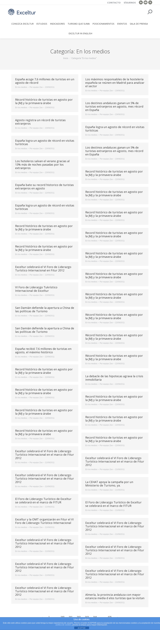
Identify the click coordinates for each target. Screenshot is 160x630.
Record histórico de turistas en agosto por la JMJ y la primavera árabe (114, 173)
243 (87, 617)
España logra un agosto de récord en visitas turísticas (114, 128)
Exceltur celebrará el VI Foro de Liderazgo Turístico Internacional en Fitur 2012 (43, 268)
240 (62, 617)
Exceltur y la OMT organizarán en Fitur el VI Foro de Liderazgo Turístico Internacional (44, 521)
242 (79, 617)
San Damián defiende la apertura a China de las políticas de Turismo (44, 309)
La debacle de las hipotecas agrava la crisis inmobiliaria (114, 377)
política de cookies (63, 625)
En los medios (21, 87)
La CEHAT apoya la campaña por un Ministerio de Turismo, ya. (109, 483)
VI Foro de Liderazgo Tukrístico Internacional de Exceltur (36, 289)
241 (70, 617)
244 (95, 617)
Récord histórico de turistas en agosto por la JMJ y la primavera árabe (44, 101)
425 (110, 617)
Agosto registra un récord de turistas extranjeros (40, 121)
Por (36, 87)
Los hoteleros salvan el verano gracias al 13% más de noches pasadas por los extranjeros (42, 164)
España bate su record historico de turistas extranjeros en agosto (44, 186)
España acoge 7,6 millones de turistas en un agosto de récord (44, 81)
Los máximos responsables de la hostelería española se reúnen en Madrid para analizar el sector (114, 82)
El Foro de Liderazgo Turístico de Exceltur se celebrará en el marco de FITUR (43, 500)
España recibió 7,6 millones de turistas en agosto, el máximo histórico (43, 350)
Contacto (114, 2)
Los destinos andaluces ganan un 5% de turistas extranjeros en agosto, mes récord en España (114, 106)
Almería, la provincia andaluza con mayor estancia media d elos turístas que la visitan (114, 596)
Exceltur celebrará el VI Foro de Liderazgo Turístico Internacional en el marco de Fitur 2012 (44, 454)
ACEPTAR (81, 628)
